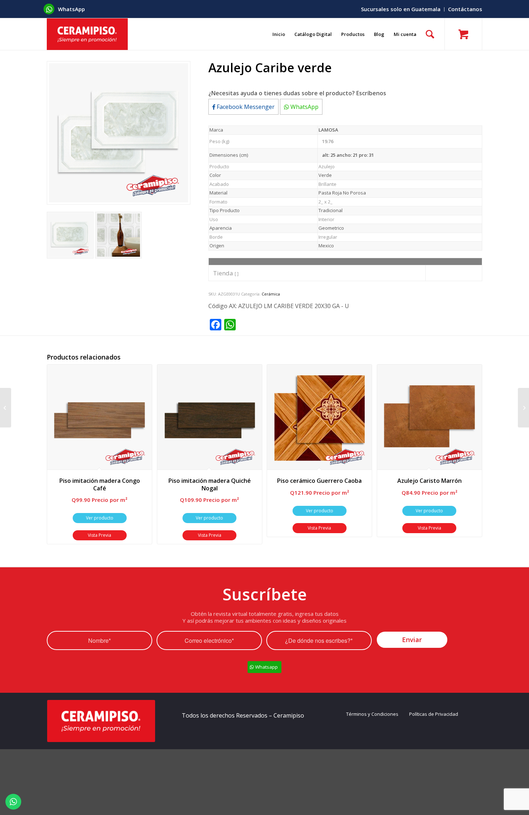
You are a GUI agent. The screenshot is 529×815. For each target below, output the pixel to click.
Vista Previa (99, 535)
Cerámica (271, 294)
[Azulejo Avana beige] (5, 407)
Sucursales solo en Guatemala (400, 9)
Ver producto (99, 518)
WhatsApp (303, 107)
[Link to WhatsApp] (49, 9)
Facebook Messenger (245, 107)
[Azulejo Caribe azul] (523, 407)
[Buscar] (430, 34)
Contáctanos (465, 9)
